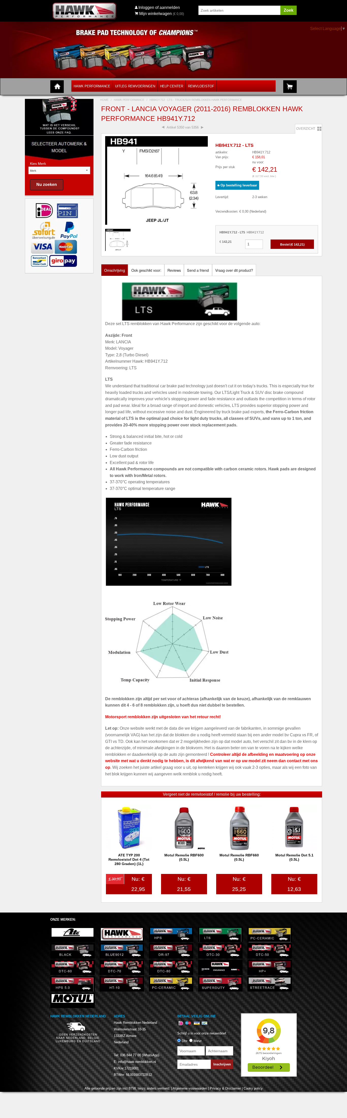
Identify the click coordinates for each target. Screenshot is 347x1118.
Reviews (174, 270)
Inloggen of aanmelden (159, 7)
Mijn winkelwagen (155, 13)
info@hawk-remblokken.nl (137, 1062)
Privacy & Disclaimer (225, 1088)
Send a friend (198, 270)
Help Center (171, 86)
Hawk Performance (92, 86)
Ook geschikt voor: (146, 270)
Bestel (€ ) (292, 244)
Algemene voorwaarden (190, 1088)
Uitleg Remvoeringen (135, 86)
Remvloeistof (201, 86)
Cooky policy (253, 1088)
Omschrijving (114, 270)
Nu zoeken (46, 184)
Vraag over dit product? (234, 270)
